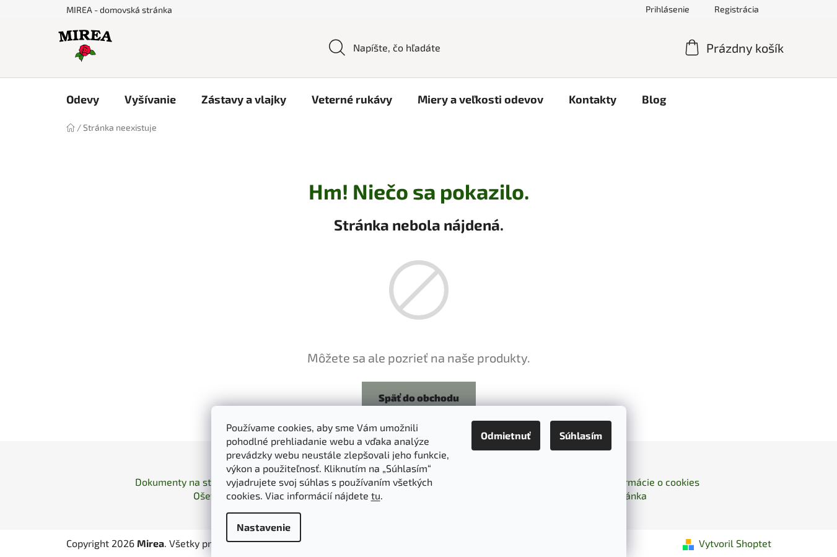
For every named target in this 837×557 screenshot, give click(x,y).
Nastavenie (264, 527)
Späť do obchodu (419, 397)
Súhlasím (580, 435)
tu (375, 495)
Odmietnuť (506, 435)
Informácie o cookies (653, 482)
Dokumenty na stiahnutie (191, 482)
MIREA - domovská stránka (119, 9)
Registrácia (736, 9)
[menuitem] (83, 99)
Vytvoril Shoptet (735, 543)
